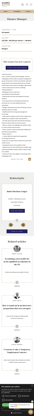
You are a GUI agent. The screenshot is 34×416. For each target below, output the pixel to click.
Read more (7, 393)
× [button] (32, 386)
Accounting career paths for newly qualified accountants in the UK (17, 261)
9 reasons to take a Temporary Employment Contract (17, 351)
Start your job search (17, 68)
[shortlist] (17, 220)
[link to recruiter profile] (17, 249)
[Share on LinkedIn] (17, 159)
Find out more (17, 211)
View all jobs (17, 231)
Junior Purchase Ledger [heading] (17, 191)
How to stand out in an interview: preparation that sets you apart (17, 307)
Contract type (9, 30)
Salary (5, 38)
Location (6, 46)
